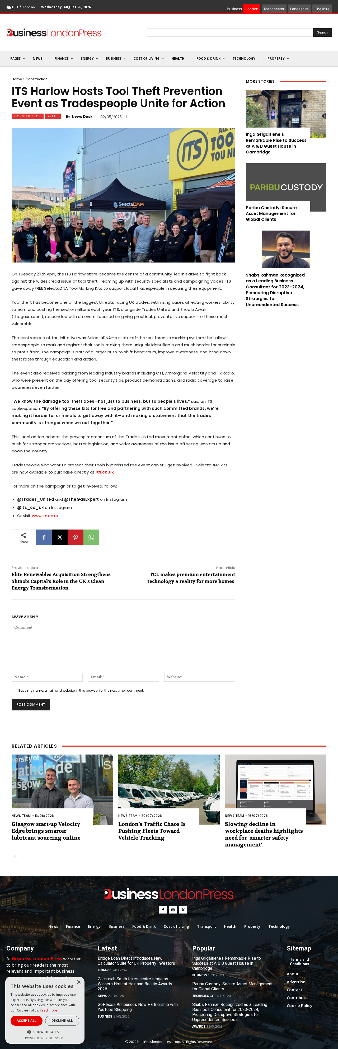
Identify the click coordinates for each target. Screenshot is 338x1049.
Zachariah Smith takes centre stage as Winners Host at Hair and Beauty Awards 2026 (135, 983)
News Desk (82, 116)
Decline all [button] (62, 1020)
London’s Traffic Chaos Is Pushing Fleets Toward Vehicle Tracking (152, 831)
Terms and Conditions (299, 961)
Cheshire (322, 9)
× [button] (79, 982)
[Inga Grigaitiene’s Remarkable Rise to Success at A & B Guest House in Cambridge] (286, 114)
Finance (104, 970)
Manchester (274, 9)
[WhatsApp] (91, 537)
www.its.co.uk (45, 515)
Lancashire (299, 9)
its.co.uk (105, 472)
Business (105, 1016)
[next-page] (23, 857)
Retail (53, 116)
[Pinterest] (75, 537)
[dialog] (44, 1010)
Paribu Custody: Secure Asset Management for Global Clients (271, 214)
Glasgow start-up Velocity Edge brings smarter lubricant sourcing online (46, 831)
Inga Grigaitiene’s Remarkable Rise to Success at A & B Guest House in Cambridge (276, 143)
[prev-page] (15, 857)
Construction (37, 79)
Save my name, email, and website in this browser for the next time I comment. (81, 690)
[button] (45, 1032)
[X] (60, 537)
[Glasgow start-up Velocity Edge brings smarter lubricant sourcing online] (62, 790)
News (102, 996)
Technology (203, 996)
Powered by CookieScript (45, 1038)
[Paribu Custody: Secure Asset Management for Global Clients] (286, 187)
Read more (48, 1010)
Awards (198, 1026)
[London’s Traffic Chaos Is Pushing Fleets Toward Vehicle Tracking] (169, 790)
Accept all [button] (27, 1020)
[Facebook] (44, 537)
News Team (21, 815)
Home (17, 79)
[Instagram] (173, 910)
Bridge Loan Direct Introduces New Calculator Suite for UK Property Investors (136, 961)
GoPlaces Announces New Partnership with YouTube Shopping (138, 1007)
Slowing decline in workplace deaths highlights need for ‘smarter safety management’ (264, 834)
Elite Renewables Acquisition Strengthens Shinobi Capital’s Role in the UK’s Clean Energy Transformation (61, 581)
